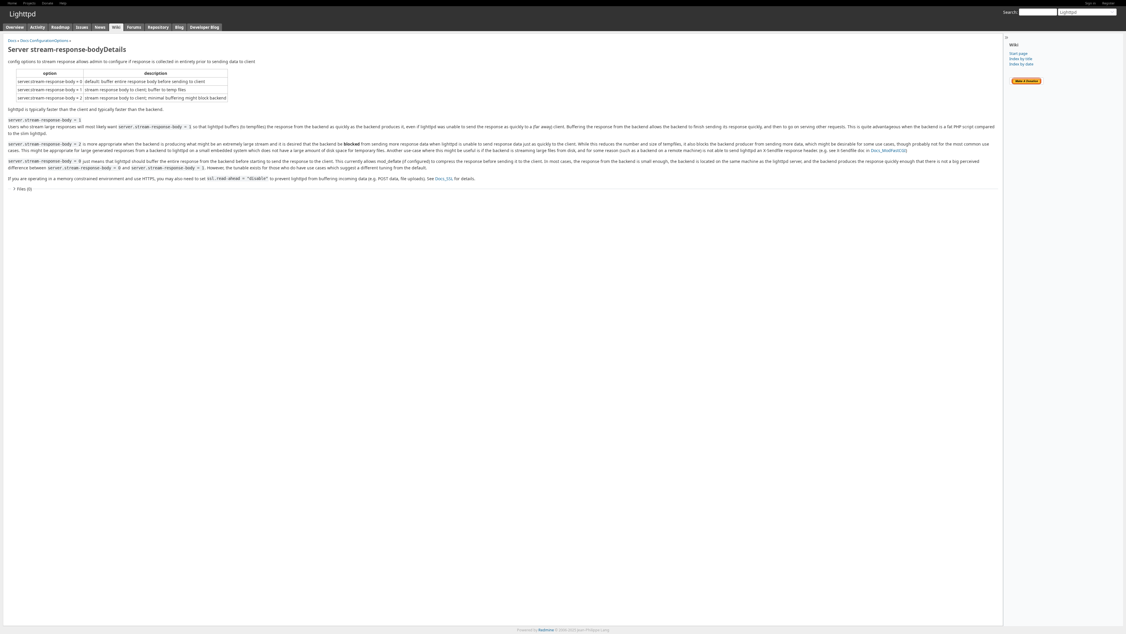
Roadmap (60, 27)
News (100, 27)
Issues (82, 27)
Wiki (116, 27)
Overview (15, 27)
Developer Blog (204, 27)
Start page (1018, 53)
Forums (134, 27)
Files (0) (24, 189)
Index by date (1021, 64)
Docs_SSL (444, 178)
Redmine (546, 630)
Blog (179, 27)
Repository (158, 27)
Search (1010, 12)
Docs (12, 40)
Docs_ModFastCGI (888, 150)
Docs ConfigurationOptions (44, 40)
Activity (37, 27)
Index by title (1020, 58)
